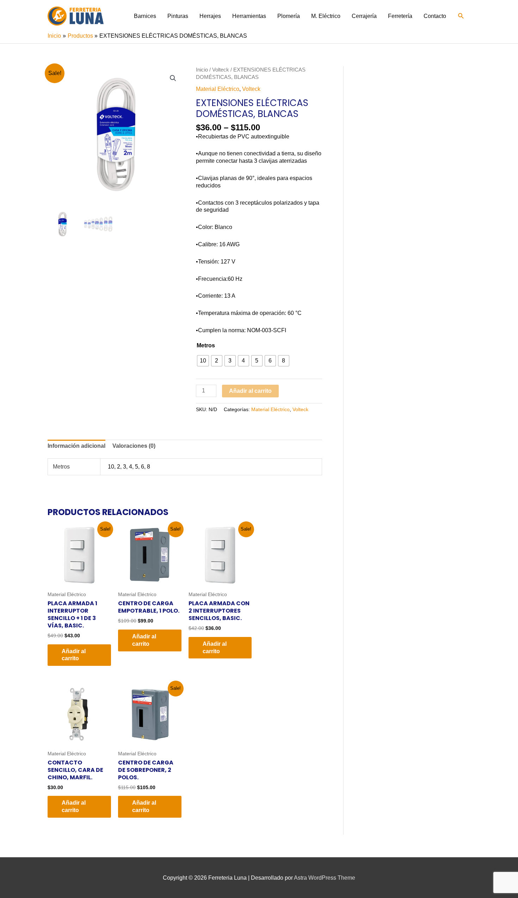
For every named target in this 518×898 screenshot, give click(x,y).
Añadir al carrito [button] (74, 655)
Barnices (145, 16)
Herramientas (249, 16)
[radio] (203, 360)
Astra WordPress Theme (324, 878)
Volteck (220, 70)
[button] (461, 16)
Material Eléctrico (217, 89)
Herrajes (210, 16)
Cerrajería (364, 16)
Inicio (202, 70)
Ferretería (400, 16)
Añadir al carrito (250, 391)
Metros (206, 345)
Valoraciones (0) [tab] (133, 446)
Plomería (288, 16)
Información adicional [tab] (76, 446)
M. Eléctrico (325, 16)
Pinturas (177, 16)
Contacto (435, 16)
